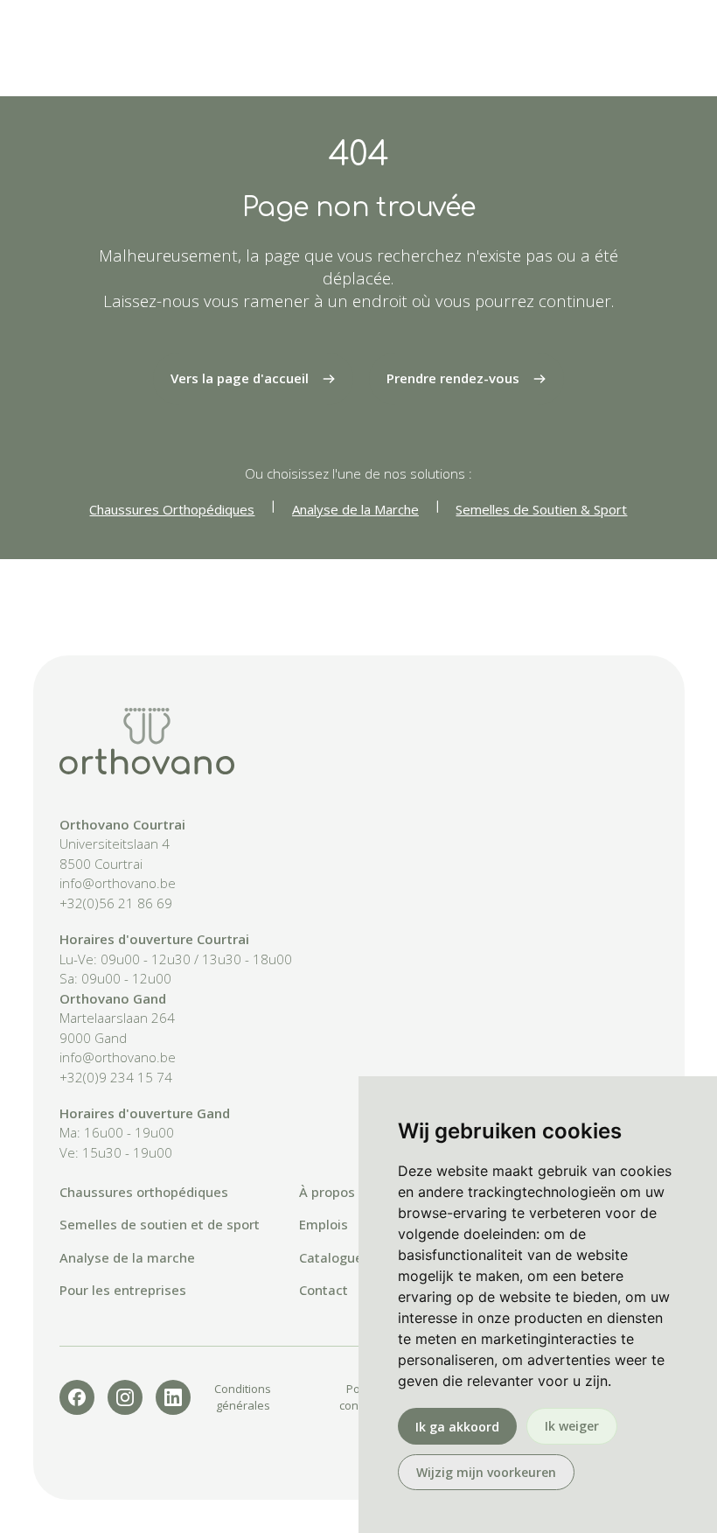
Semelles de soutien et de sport (159, 1224)
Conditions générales (242, 1397)
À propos (327, 1191)
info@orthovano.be (117, 883)
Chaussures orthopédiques (143, 1191)
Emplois (323, 1224)
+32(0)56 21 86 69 (115, 903)
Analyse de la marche (127, 1257)
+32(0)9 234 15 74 (115, 1077)
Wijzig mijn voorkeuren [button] (486, 1472)
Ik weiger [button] (572, 1426)
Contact (323, 1289)
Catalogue (331, 1257)
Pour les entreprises (122, 1289)
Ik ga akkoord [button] (457, 1426)
